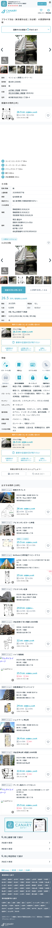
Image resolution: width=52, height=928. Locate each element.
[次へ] (50, 50)
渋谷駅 (27, 870)
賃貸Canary (5, 870)
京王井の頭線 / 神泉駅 (16, 93)
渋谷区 (21, 870)
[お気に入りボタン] (48, 115)
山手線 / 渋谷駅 (14, 90)
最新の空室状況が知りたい (28, 342)
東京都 (14, 870)
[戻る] (2, 50)
